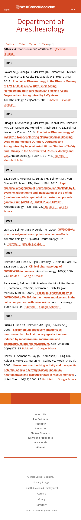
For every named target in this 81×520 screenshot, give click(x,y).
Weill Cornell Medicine (40, 463)
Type (32, 44)
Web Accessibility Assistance (41, 510)
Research (40, 423)
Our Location (5, 398)
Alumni (40, 447)
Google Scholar (14, 160)
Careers (41, 493)
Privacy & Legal (42, 482)
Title (22, 44)
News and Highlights (40, 437)
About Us (40, 414)
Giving (41, 499)
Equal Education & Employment (41, 488)
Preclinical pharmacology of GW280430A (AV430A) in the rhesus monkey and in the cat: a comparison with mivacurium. (39, 297)
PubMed (52, 100)
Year (45, 44)
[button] (74, 6)
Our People (40, 442)
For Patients (40, 419)
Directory (42, 505)
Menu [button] (7, 9)
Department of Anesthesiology (40, 25)
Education (40, 428)
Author (10, 44)
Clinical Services (40, 433)
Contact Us (75, 398)
